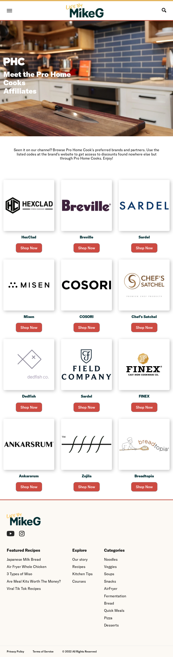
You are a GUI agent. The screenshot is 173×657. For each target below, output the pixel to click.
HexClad (28, 237)
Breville (86, 237)
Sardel (144, 237)
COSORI (86, 317)
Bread (109, 603)
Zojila (86, 476)
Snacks (110, 581)
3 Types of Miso (19, 574)
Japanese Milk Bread (24, 559)
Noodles (111, 559)
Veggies (110, 567)
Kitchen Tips (82, 574)
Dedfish (29, 396)
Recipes (78, 567)
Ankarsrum (29, 476)
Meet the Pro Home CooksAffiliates (37, 82)
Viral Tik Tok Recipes (24, 588)
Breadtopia (144, 476)
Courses (79, 581)
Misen (29, 317)
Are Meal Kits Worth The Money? (34, 581)
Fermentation (115, 596)
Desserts (111, 625)
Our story (80, 559)
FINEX (144, 396)
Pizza (108, 618)
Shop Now (28, 248)
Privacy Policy (15, 651)
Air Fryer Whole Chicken (26, 567)
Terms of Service (43, 651)
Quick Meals (114, 610)
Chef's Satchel (144, 317)
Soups (109, 574)
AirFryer (110, 588)
